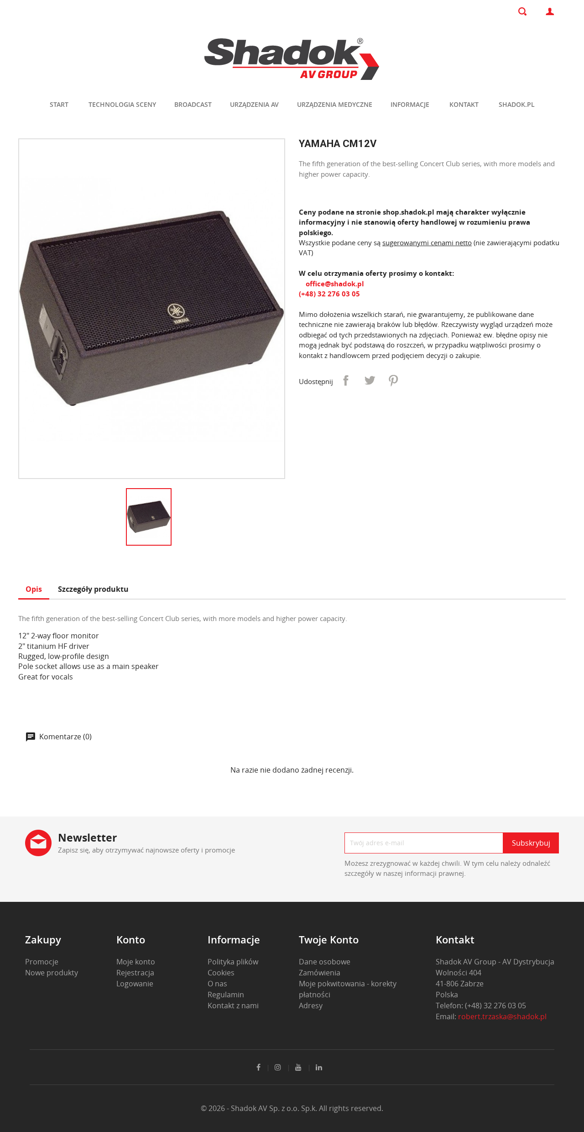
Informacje (410, 104)
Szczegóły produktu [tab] (93, 589)
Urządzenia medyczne (334, 104)
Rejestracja (135, 973)
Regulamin (226, 995)
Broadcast (193, 104)
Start (59, 104)
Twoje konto (329, 939)
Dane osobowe (324, 962)
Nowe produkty (51, 973)
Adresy (311, 1005)
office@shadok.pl (334, 283)
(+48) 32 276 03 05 (329, 293)
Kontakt (464, 104)
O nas (217, 984)
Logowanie (134, 984)
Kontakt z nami (233, 1005)
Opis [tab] (34, 589)
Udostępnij (346, 380)
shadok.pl (517, 104)
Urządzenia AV (254, 104)
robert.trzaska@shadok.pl (502, 1016)
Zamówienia (319, 973)
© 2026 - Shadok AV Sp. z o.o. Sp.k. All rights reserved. (292, 1108)
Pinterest (393, 380)
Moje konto (135, 962)
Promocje (41, 962)
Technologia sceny (122, 104)
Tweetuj (369, 380)
